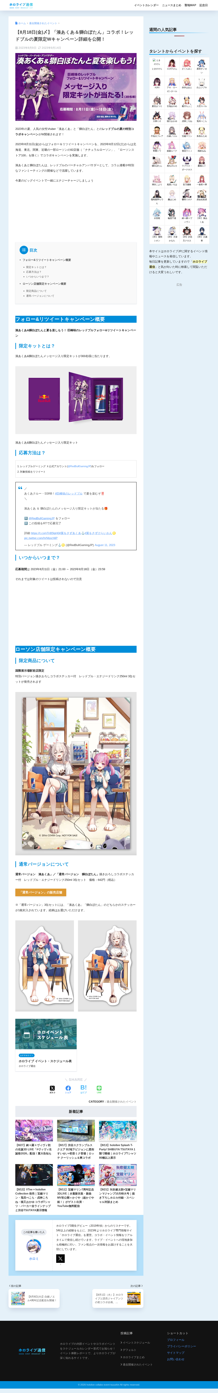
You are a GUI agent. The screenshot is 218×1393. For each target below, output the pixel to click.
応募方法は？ (34, 271)
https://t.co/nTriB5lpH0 (45, 533)
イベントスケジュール (136, 1342)
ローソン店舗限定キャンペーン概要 (44, 283)
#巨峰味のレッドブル (69, 493)
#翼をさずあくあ (70, 533)
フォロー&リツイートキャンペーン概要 (47, 259)
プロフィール (175, 1340)
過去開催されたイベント (122, 1101)
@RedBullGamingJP (79, 466)
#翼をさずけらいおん (98, 533)
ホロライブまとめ (134, 1357)
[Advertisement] (76, 212)
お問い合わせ (175, 1359)
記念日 (204, 5)
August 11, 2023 (105, 545)
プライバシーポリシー (181, 1346)
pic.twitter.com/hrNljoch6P (41, 538)
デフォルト (129, 1349)
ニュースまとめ (171, 5)
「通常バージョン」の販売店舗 (40, 892)
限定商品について (36, 290)
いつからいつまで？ (37, 276)
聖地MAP (190, 5)
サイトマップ (175, 1352)
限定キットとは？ (36, 267)
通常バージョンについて (40, 295)
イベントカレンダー (146, 5)
